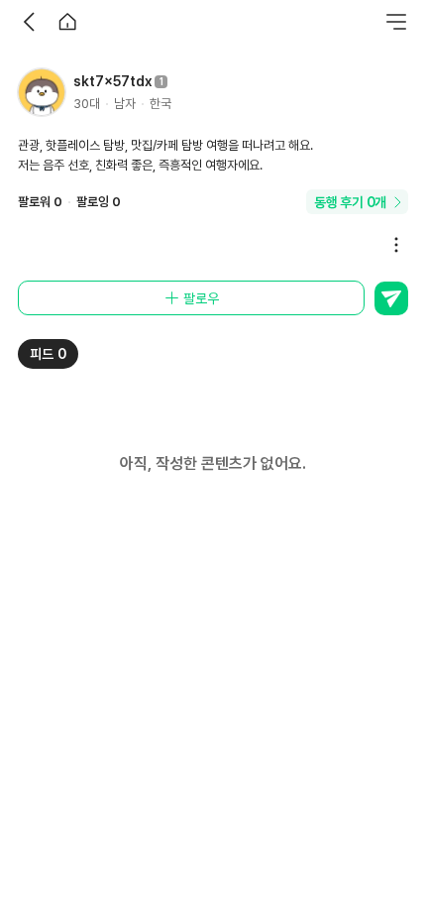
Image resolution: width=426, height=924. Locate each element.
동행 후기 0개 (350, 202)
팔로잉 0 (98, 201)
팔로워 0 (40, 201)
